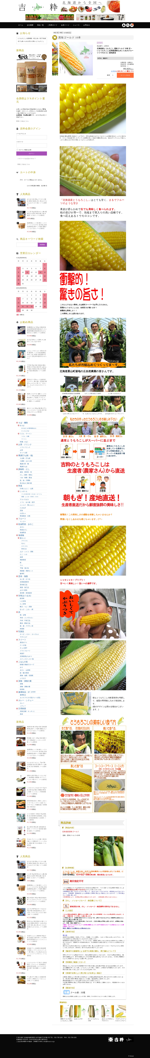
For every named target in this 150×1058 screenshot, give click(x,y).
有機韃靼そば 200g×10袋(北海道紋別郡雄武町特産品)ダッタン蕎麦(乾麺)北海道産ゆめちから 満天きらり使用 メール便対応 (37, 329)
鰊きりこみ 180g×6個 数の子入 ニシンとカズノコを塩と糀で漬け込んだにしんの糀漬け (36, 410)
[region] (31, 73)
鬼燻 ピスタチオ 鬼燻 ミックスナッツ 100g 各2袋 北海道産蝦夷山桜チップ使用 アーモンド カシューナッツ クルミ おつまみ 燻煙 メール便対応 (36, 397)
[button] (31, 69)
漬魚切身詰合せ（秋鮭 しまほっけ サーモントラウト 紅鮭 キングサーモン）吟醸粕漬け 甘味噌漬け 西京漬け (37, 804)
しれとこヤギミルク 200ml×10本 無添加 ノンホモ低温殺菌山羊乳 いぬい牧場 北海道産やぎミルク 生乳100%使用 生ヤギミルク (37, 354)
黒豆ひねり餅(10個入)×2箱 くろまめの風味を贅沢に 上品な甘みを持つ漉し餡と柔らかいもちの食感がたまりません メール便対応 (37, 925)
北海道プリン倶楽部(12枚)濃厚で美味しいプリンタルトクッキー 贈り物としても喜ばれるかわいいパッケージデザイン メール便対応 (37, 951)
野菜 (61, 32)
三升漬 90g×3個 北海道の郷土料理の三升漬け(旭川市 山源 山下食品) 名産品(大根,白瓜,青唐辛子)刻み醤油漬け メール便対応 (36, 368)
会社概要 (30, 25)
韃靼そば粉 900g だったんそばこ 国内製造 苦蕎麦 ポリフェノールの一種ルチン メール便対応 (37, 777)
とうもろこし (67, 32)
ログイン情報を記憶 (24, 150)
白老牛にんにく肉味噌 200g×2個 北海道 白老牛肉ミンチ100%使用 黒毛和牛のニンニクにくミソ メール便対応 (37, 938)
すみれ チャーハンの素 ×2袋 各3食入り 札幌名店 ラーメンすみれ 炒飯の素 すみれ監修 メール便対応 (37, 842)
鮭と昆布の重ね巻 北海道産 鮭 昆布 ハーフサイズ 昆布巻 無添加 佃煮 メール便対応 (36, 829)
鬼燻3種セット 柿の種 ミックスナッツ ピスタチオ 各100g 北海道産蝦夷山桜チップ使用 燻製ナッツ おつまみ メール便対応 (37, 225)
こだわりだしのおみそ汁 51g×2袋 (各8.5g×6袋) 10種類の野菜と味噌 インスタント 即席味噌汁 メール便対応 (37, 791)
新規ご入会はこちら (22, 121)
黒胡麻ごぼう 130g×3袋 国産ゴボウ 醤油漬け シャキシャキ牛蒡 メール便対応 (36, 740)
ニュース (76, 25)
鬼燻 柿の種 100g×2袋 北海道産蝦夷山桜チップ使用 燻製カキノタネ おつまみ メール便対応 (37, 728)
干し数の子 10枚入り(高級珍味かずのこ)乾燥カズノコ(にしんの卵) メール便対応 (36, 978)
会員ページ (65, 25)
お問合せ (86, 25)
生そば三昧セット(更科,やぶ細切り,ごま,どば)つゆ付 (36, 340)
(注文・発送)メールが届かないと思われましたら (77, 928)
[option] (55, 45)
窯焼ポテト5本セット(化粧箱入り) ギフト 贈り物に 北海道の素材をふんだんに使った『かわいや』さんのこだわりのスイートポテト (37, 383)
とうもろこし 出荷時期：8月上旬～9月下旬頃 (32, 38)
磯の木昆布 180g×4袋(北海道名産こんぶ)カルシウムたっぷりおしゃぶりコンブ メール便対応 (37, 899)
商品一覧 (40, 25)
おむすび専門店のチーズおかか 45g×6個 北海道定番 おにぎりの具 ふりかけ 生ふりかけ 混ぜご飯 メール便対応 (36, 911)
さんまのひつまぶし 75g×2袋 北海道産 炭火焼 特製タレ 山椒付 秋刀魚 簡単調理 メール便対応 (36, 765)
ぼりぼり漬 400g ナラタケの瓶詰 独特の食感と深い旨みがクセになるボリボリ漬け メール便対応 (37, 201)
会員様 (113, 71)
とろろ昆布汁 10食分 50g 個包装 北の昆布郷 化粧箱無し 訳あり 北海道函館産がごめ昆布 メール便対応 (36, 817)
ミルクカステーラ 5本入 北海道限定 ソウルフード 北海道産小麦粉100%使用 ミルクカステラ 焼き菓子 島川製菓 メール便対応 (37, 966)
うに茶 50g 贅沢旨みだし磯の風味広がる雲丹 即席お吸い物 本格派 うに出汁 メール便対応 (37, 213)
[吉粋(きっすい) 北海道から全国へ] (69, 11)
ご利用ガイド (52, 25)
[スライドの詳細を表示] (49, 18)
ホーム (20, 25)
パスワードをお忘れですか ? (26, 158)
